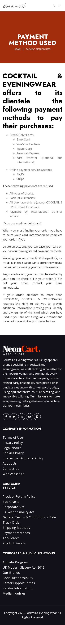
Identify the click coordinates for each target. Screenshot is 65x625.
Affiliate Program (15, 562)
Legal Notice (12, 447)
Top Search (11, 538)
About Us (10, 463)
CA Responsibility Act (18, 512)
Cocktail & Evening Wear (41, 613)
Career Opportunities (19, 583)
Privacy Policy (13, 442)
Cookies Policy (13, 453)
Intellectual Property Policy (23, 458)
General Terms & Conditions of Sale (29, 517)
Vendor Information (17, 588)
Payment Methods (16, 532)
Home (17, 49)
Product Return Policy (19, 496)
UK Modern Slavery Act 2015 (23, 567)
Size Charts (11, 501)
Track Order (12, 522)
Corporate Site (14, 506)
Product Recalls (14, 543)
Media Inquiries (14, 593)
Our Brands (11, 572)
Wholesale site (13, 473)
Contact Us (11, 468)
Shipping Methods (16, 527)
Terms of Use (13, 437)
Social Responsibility (18, 577)
